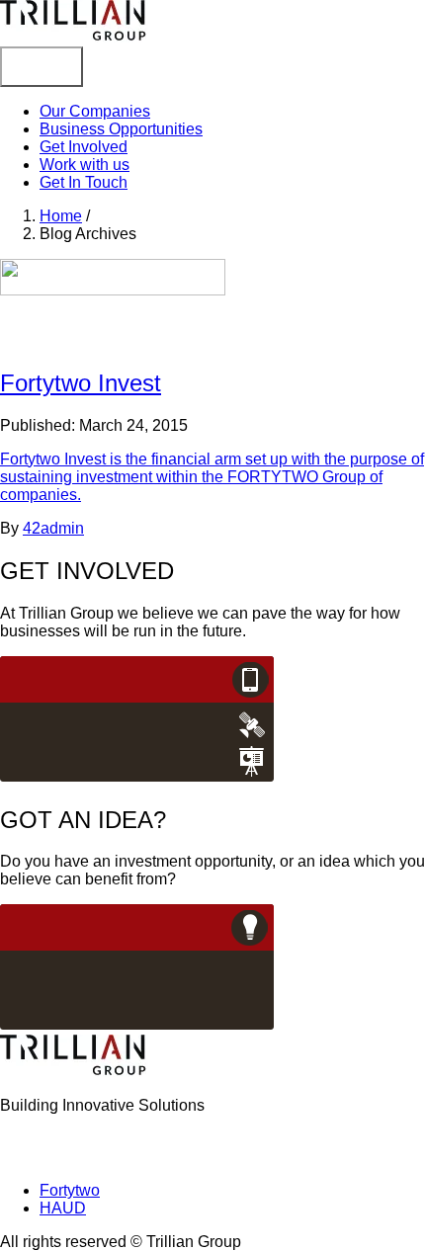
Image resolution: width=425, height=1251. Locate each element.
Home (61, 216)
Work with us (84, 164)
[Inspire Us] (137, 777)
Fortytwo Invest (80, 383)
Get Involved (84, 146)
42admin (53, 528)
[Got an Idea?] (137, 1025)
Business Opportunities (121, 129)
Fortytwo (70, 1190)
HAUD (63, 1208)
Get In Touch (84, 182)
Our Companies (95, 111)
